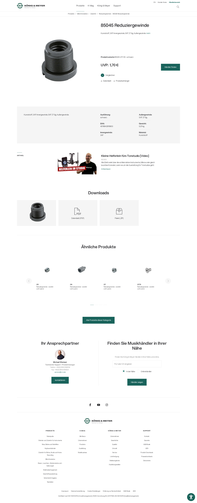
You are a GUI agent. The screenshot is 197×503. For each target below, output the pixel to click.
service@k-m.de (60, 372)
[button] (92, 305)
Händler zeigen (137, 382)
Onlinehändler (146, 371)
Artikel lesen (106, 169)
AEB (134, 491)
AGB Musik (126, 491)
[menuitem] (80, 5)
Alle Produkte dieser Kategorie (98, 320)
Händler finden (162, 2)
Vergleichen (110, 75)
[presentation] (29, 281)
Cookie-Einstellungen (93, 491)
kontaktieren (60, 380)
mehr (148, 33)
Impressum (64, 491)
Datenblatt (107, 80)
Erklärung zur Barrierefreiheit (112, 491)
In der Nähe (130, 371)
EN (154, 2)
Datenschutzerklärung (78, 491)
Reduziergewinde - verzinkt (44, 287)
